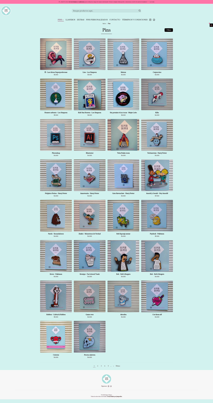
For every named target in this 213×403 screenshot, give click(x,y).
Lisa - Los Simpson (90, 72)
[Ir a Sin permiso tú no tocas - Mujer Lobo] (123, 94)
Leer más (152, 2)
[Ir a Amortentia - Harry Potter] (90, 175)
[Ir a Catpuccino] (157, 54)
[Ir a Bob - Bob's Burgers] (123, 256)
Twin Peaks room (123, 153)
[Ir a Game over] (90, 296)
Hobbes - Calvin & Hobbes (56, 315)
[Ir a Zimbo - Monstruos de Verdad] (90, 215)
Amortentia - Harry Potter (89, 193)
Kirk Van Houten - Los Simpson (89, 113)
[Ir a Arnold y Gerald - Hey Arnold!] (157, 175)
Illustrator (89, 153)
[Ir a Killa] (157, 94)
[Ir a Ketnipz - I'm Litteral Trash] (90, 256)
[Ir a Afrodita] (123, 296)
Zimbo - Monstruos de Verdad (90, 234)
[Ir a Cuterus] (56, 337)
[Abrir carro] (211, 25)
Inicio (104, 23)
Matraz (123, 72)
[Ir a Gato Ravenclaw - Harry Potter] (123, 175)
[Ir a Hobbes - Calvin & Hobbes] (56, 296)
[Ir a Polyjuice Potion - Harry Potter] (56, 175)
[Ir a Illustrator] (90, 135)
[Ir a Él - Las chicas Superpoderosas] (56, 54)
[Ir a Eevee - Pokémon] (56, 256)
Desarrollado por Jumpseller (114, 396)
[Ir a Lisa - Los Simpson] (90, 54)
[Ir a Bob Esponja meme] (123, 215)
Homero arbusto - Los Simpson (56, 113)
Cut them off (157, 315)
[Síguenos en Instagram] (150, 20)
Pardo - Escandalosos (56, 234)
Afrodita (123, 315)
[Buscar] (139, 10)
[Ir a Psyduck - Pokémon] (157, 215)
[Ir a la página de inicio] (6, 11)
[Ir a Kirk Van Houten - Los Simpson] (90, 94)
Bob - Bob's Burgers (123, 274)
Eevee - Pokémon (56, 274)
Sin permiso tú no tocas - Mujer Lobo (123, 113)
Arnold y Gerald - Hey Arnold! (157, 193)
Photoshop (56, 153)
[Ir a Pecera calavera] (90, 337)
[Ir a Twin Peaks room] (123, 135)
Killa (157, 113)
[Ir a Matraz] (123, 54)
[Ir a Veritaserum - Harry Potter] (157, 135)
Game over (90, 315)
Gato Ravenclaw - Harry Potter (123, 193)
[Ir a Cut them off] (157, 296)
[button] (169, 30)
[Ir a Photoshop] (56, 135)
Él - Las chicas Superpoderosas (56, 72)
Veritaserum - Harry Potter (157, 153)
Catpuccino (157, 72)
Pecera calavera (89, 355)
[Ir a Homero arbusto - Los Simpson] (56, 94)
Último (118, 366)
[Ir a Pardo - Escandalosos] (56, 215)
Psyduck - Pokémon (157, 234)
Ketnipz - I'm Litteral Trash (90, 274)
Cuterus (56, 355)
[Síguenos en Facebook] (154, 20)
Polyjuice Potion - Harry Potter (56, 193)
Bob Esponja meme (123, 234)
